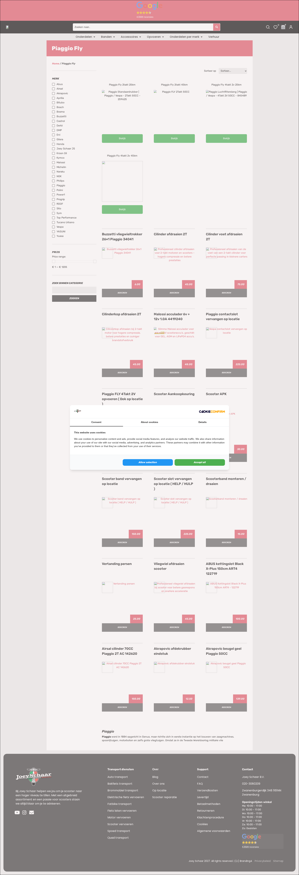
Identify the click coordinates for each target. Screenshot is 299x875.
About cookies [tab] (149, 422)
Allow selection (148, 462)
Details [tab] (202, 422)
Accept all (200, 462)
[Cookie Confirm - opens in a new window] (212, 412)
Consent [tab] (96, 422)
